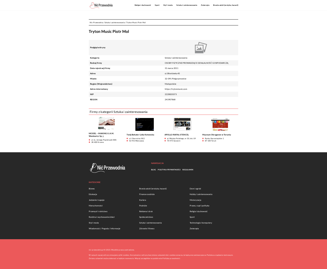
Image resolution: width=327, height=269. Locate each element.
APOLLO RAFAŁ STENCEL (177, 134)
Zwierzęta (205, 5)
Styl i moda (168, 5)
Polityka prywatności (169, 170)
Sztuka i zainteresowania (186, 5)
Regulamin (187, 170)
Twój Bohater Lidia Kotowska (140, 134)
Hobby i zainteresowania (201, 194)
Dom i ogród (195, 188)
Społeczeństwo (146, 217)
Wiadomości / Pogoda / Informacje (104, 228)
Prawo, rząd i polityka (199, 205)
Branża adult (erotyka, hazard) (225, 5)
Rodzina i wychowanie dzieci (102, 217)
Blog (153, 170)
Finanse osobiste (147, 194)
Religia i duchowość (143, 5)
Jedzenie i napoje (96, 200)
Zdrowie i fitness (146, 228)
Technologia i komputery (201, 222)
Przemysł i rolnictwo (98, 211)
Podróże (143, 205)
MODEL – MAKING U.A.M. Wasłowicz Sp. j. (101, 134)
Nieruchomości (96, 205)
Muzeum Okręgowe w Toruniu (216, 134)
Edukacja (93, 194)
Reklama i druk (146, 211)
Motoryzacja (195, 200)
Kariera (142, 200)
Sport (157, 5)
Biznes (92, 188)
